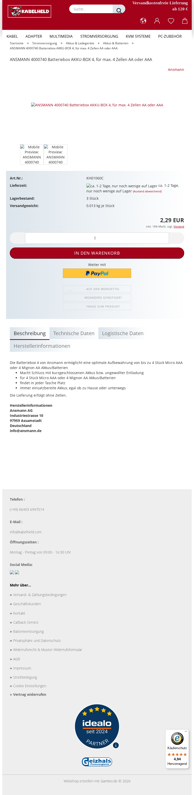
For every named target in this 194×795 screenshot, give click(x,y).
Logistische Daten (122, 333)
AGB (15, 659)
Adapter (34, 36)
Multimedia (61, 36)
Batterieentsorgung (27, 631)
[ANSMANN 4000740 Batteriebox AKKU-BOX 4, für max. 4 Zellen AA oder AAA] (97, 104)
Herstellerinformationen (42, 345)
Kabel (12, 36)
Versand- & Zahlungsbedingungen (38, 594)
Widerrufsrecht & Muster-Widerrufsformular (46, 649)
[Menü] (186, 732)
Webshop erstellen (78, 781)
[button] (143, 21)
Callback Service (24, 622)
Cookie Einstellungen (28, 685)
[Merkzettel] (171, 21)
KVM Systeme (138, 36)
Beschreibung (30, 333)
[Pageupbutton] (180, 787)
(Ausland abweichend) (147, 191)
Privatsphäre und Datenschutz (35, 640)
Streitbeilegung (23, 677)
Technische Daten (73, 333)
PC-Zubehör (170, 36)
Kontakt (17, 613)
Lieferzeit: (18, 185)
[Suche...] (119, 9)
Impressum (20, 668)
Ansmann (176, 69)
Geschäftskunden (25, 603)
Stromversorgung (99, 36)
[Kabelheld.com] (31, 11)
